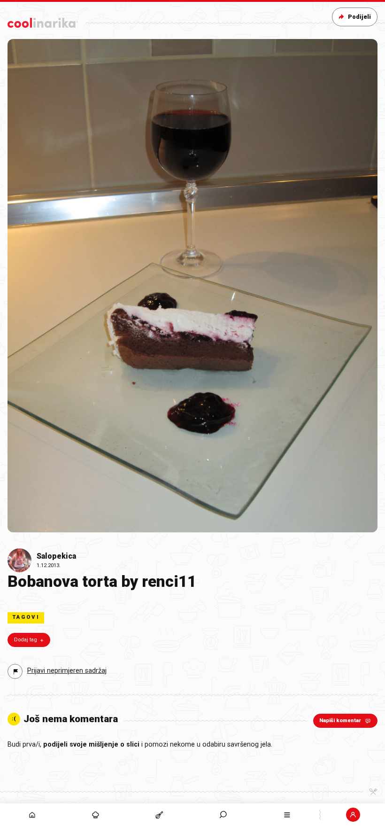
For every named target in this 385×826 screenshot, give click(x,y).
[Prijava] (353, 814)
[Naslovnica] (32, 814)
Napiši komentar (340, 720)
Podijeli (359, 16)
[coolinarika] (43, 21)
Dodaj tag (25, 640)
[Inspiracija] (96, 814)
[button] (223, 814)
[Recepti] (160, 814)
